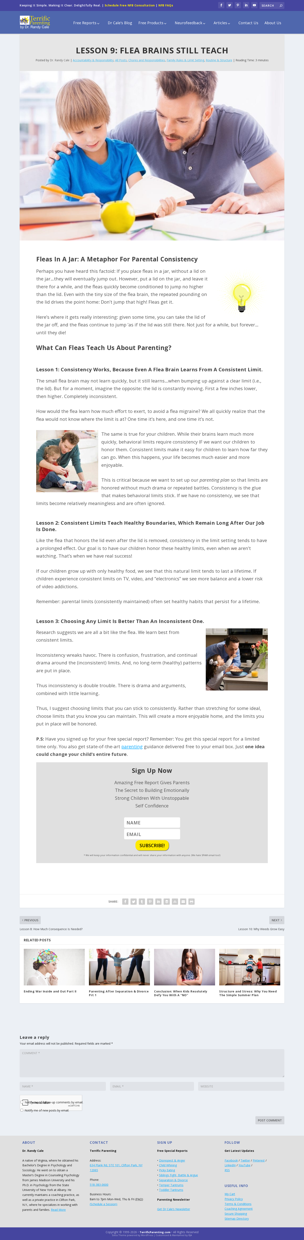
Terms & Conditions (238, 1204)
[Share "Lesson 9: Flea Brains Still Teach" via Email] (183, 901)
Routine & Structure (219, 60)
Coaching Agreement (239, 1209)
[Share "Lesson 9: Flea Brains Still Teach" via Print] (191, 901)
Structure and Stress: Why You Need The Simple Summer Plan (248, 993)
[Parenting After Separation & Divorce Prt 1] (119, 967)
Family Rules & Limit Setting (185, 60)
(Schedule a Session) (103, 1204)
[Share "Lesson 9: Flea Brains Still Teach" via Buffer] (167, 901)
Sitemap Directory (237, 1219)
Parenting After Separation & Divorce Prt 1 (119, 993)
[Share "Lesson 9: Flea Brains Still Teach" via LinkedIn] (158, 901)
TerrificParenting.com (155, 1232)
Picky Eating (167, 1170)
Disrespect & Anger (172, 1160)
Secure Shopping (236, 1214)
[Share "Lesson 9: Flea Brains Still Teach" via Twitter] (133, 901)
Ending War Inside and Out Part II (50, 991)
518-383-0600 (99, 1185)
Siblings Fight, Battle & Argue (178, 1175)
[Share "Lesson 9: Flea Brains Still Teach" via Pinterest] (150, 901)
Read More (58, 1210)
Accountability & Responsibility (93, 60)
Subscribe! (152, 845)
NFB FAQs (165, 5)
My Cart (230, 1194)
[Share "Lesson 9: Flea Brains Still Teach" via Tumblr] (142, 901)
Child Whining (168, 1165)
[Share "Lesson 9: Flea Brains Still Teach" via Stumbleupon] (175, 901)
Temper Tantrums (171, 1185)
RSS (227, 1170)
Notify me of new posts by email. (47, 1110)
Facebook (231, 1160)
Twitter (245, 1160)
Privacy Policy (234, 1199)
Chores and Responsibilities (146, 60)
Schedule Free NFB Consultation (130, 5)
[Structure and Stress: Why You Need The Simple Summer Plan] (249, 967)
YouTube (244, 1165)
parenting (132, 746)
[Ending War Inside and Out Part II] (54, 967)
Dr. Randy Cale (59, 60)
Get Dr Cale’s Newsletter (173, 1209)
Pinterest (259, 1160)
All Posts (121, 60)
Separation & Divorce (173, 1180)
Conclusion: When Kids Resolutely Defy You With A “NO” (180, 993)
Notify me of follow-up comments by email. (54, 1102)
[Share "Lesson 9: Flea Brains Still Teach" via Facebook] (125, 901)
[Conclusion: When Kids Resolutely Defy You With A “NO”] (184, 967)
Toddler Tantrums (171, 1190)
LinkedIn (230, 1165)
